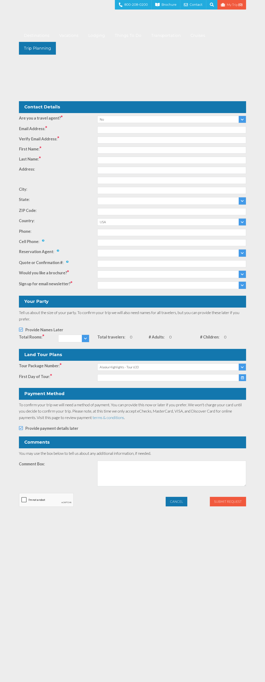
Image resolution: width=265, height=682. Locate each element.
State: (24, 199)
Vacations (68, 35)
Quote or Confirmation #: (41, 262)
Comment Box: (32, 463)
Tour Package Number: (39, 365)
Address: (27, 169)
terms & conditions (108, 417)
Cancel (176, 502)
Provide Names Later (44, 329)
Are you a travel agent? (40, 118)
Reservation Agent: (36, 251)
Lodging (96, 35)
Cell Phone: (29, 241)
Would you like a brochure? (43, 272)
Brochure (169, 5)
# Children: (209, 337)
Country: (27, 220)
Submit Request (228, 502)
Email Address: (32, 128)
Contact (196, 5)
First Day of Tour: (34, 376)
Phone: (25, 231)
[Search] (211, 5)
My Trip (234, 5)
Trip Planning (37, 48)
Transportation (166, 35)
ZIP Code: (28, 210)
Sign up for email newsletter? (44, 283)
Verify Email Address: (38, 138)
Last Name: (29, 159)
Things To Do (128, 35)
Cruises (198, 35)
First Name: (29, 149)
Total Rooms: (30, 337)
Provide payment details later (51, 428)
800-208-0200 (136, 5)
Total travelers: (111, 337)
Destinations (36, 35)
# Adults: (157, 337)
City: (23, 189)
